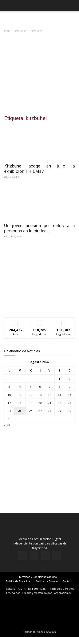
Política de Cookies (47, 581)
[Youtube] (56, 555)
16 (69, 395)
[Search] (73, 5)
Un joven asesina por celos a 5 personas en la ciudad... (39, 228)
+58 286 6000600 (45, 632)
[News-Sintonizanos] (35, 307)
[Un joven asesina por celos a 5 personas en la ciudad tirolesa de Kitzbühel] (39, 202)
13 (40, 395)
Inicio (7, 31)
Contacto (67, 581)
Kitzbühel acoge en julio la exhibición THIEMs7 (39, 168)
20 (40, 403)
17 (9, 403)
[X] (45, 555)
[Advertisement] (39, 75)
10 (9, 395)
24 (9, 411)
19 (30, 403)
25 (19, 411)
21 (49, 403)
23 (69, 403)
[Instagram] (34, 555)
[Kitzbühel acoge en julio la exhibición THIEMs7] (39, 143)
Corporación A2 (62, 593)
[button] (7, 5)
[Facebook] (22, 555)
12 (30, 395)
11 (19, 395)
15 (59, 395)
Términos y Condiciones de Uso (38, 577)
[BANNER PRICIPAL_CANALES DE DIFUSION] (39, 19)
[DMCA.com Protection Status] (39, 626)
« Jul (7, 425)
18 (19, 403)
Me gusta (15, 320)
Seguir (39, 320)
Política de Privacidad (19, 581)
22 (59, 403)
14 (49, 395)
